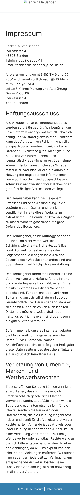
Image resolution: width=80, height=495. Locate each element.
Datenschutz (54, 489)
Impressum (36, 489)
